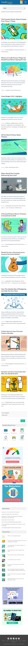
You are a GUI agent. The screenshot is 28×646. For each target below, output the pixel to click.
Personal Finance (4, 51)
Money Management (9, 49)
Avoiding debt (8, 205)
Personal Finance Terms (19, 49)
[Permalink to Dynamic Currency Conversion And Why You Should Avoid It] (14, 391)
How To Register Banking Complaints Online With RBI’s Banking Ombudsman (16, 570)
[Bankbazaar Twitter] (8, 639)
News (23, 125)
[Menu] (25, 2)
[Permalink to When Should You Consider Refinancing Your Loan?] (14, 193)
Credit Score (7, 90)
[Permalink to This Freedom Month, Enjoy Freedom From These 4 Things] (14, 39)
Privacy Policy (21, 644)
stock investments (22, 283)
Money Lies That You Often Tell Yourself (10, 512)
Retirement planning (21, 323)
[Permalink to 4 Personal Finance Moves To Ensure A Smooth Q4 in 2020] (14, 233)
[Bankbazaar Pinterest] (19, 639)
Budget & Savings (14, 123)
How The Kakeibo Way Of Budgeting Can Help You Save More (13, 290)
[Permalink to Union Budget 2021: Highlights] (14, 114)
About (3, 640)
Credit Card (5, 433)
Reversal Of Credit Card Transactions (16, 554)
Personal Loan (12, 207)
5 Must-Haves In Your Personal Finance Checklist (11, 332)
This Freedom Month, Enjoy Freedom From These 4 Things (13, 20)
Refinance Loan (18, 207)
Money (6, 167)
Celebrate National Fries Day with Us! (10, 514)
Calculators (22, 439)
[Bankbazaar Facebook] (13, 639)
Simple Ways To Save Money (8, 519)
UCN (9, 283)
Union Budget (14, 126)
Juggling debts (9, 125)
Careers (7, 640)
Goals (14, 402)
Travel (23, 404)
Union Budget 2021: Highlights (11, 96)
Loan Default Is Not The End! (14, 559)
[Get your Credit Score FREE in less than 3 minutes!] (12, 464)
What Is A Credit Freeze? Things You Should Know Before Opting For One (13, 59)
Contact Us (12, 640)
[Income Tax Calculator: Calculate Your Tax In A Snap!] (12, 502)
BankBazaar (7, 123)
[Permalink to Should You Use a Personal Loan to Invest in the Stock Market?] (14, 272)
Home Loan (5, 439)
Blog (17, 640)
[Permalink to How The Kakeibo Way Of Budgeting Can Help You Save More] (14, 308)
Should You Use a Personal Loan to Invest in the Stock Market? (13, 253)
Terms (20, 640)
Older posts (4, 415)
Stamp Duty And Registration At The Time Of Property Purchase (17, 541)
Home (9, 5)
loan (7, 207)
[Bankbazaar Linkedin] (11, 639)
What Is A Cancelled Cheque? (14, 535)
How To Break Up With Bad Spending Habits (11, 522)
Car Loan (14, 439)
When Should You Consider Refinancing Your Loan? (10, 174)
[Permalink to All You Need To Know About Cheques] (14, 154)
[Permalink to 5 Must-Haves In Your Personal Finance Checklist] (14, 351)
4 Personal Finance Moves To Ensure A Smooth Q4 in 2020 (13, 215)
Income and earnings (20, 402)
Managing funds (4, 404)
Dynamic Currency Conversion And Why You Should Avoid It (13, 373)
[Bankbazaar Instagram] (16, 639)
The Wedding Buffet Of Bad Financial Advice (11, 527)
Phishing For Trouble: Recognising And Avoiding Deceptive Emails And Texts (12, 517)
